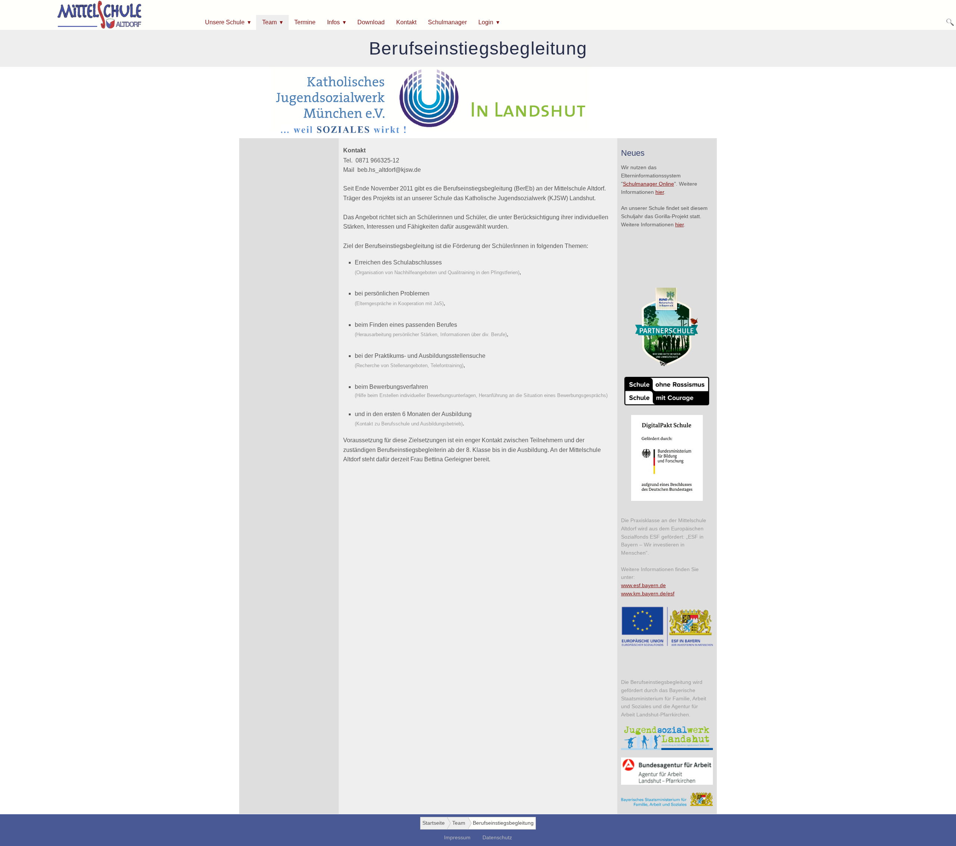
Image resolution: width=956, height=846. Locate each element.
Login (485, 22)
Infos (333, 22)
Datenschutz (497, 837)
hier (659, 192)
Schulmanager (447, 22)
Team (269, 22)
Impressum (457, 837)
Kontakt (406, 22)
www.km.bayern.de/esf (647, 593)
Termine (305, 22)
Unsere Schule (225, 22)
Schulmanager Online (648, 184)
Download (371, 22)
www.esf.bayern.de (643, 585)
